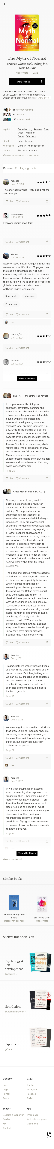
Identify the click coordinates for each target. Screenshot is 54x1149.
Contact (7, 1128)
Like (11, 201)
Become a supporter (13, 1115)
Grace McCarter (21, 491)
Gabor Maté (22, 72)
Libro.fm (22, 145)
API (4, 1123)
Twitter (30, 1085)
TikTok (30, 1098)
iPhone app (32, 1115)
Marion (14, 254)
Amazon (38, 129)
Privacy (6, 1094)
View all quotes (10, 859)
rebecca (15, 181)
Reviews (10, 168)
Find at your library (27, 150)
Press (6, 1085)
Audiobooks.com (36, 145)
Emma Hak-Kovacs (38, 396)
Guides (6, 1119)
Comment (24, 201)
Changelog (32, 1123)
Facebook (32, 1094)
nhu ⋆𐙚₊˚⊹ (16, 334)
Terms (6, 1098)
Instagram (32, 1089)
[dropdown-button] (41, 81)
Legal (5, 1089)
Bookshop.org (25, 129)
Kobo (20, 141)
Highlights (28, 168)
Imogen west (17, 214)
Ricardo (15, 360)
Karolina (15, 655)
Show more (43, 97)
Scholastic (31, 136)
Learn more (33, 155)
